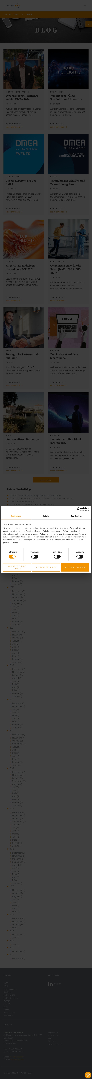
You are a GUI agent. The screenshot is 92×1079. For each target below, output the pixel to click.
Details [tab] (46, 516)
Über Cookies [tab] (76, 516)
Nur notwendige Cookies (17, 567)
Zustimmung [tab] (16, 516)
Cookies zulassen (75, 567)
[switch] (34, 557)
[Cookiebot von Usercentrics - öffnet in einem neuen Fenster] (78, 509)
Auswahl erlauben (46, 567)
